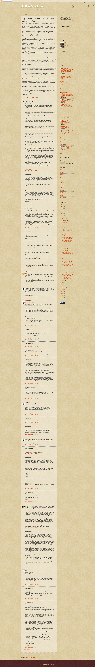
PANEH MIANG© (64, 126)
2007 (62, 297)
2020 (62, 204)
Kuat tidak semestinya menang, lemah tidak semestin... (68, 275)
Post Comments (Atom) (30, 657)
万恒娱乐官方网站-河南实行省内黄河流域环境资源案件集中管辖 (67, 117)
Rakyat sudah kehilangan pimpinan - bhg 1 (66, 248)
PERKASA (62, 190)
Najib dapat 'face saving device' (68, 272)
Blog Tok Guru (64, 115)
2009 (62, 293)
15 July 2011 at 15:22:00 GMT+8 (31, 355)
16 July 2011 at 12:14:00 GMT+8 (31, 584)
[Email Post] (37, 97)
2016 (62, 208)
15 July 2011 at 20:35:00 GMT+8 (31, 444)
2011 (62, 217)
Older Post (54, 655)
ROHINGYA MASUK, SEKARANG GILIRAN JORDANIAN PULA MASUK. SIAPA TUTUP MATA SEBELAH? (67, 71)
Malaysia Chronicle (63, 184)
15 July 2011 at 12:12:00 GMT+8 (31, 339)
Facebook (61, 174)
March (63, 285)
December (64, 218)
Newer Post (24, 655)
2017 (62, 206)
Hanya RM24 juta (65, 250)
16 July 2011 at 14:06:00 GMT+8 (31, 598)
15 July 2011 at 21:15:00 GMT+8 (31, 453)
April (63, 284)
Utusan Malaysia (63, 197)
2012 (62, 215)
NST (60, 189)
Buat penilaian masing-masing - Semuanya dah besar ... (68, 270)
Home (39, 655)
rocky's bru (63, 81)
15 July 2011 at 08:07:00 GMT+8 (31, 203)
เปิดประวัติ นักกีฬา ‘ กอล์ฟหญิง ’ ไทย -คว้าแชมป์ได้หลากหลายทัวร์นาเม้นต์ (67, 106)
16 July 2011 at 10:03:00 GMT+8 (31, 501)
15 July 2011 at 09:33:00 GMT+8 (31, 240)
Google (61, 177)
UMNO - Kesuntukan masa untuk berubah (67, 235)
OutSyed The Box (64, 68)
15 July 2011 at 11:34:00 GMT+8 (31, 325)
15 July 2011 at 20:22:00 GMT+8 (31, 434)
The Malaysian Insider (64, 193)
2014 (62, 211)
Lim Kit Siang (64, 92)
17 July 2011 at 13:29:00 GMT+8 (31, 647)
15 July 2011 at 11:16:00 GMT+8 (31, 313)
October (63, 222)
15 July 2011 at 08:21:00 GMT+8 (31, 227)
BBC (61, 169)
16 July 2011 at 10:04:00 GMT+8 (31, 527)
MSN (61, 180)
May (63, 282)
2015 (62, 210)
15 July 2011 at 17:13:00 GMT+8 (31, 398)
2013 (62, 213)
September (64, 224)
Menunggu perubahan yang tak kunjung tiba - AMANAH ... (67, 238)
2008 (62, 295)
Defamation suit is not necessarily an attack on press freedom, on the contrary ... (67, 83)
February (64, 287)
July (63, 227)
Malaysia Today (63, 185)
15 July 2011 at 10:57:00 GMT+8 (31, 296)
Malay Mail (62, 182)
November (64, 220)
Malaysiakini (62, 187)
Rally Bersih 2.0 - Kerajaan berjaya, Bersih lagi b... (67, 262)
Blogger (53, 664)
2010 (62, 291)
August (63, 225)
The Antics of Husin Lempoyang (65, 121)
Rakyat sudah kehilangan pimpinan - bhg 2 (66, 245)
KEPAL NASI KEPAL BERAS (66, 146)
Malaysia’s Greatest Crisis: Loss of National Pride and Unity (67, 133)
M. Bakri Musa (64, 104)
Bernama (61, 172)
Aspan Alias (28, 97)
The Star (61, 195)
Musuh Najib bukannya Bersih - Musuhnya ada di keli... (68, 265)
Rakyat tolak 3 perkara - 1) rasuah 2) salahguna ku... (67, 230)
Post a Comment (27, 649)
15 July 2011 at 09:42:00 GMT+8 (31, 267)
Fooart (26, 504)
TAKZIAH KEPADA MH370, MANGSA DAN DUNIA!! (66, 148)
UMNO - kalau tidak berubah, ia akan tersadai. (68, 256)
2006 (62, 298)
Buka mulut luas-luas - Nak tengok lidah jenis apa (67, 268)
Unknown (27, 271)
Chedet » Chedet (64, 110)
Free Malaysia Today (64, 175)
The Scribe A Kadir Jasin (66, 99)
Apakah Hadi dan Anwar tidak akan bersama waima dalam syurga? (66, 77)
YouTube (61, 198)
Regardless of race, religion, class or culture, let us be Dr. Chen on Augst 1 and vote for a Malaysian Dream (67, 95)
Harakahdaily (62, 179)
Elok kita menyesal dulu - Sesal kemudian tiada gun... (68, 259)
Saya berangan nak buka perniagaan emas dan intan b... (67, 253)
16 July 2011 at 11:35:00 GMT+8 (31, 564)
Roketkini (61, 192)
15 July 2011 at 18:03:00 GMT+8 (31, 414)
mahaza (26, 568)
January (63, 289)
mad (26, 286)
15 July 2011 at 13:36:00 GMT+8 (31, 346)
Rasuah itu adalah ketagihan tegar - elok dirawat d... (67, 241)
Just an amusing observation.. (66, 127)
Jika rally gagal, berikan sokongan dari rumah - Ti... (67, 278)
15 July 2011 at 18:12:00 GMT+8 (31, 422)
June (63, 280)
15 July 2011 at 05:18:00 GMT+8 (31, 170)
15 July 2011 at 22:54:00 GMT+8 (31, 488)
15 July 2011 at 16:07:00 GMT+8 (31, 383)
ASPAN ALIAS (33, 6)
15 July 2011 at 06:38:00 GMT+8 (31, 186)
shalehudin (63, 141)
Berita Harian (62, 170)
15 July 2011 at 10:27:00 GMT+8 (31, 283)
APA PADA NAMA (64, 111)
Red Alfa (27, 300)
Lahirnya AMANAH (65, 243)
